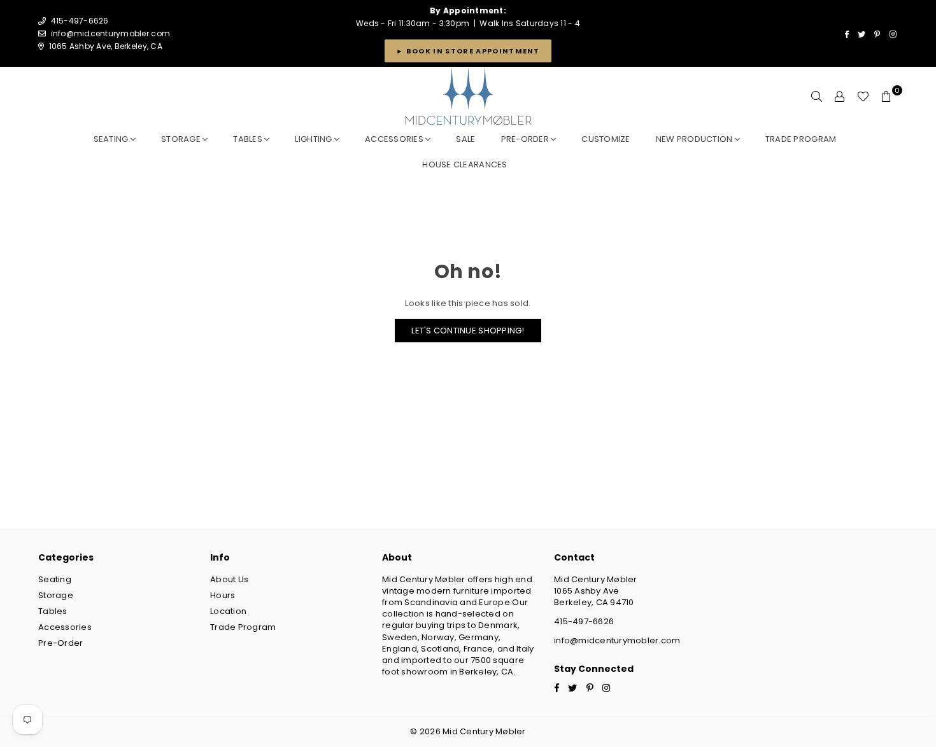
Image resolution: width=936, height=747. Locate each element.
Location (228, 611)
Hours (222, 595)
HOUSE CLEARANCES (464, 164)
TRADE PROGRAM (800, 139)
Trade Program (243, 627)
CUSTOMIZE (605, 139)
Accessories (395, 139)
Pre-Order (60, 643)
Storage (181, 139)
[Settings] (839, 96)
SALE (465, 139)
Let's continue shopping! (467, 331)
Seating (112, 139)
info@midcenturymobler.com (111, 33)
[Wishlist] (863, 96)
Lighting (314, 139)
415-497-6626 (584, 621)
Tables (248, 139)
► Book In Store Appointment (468, 51)
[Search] (816, 96)
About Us (229, 579)
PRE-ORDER (526, 139)
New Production (695, 139)
